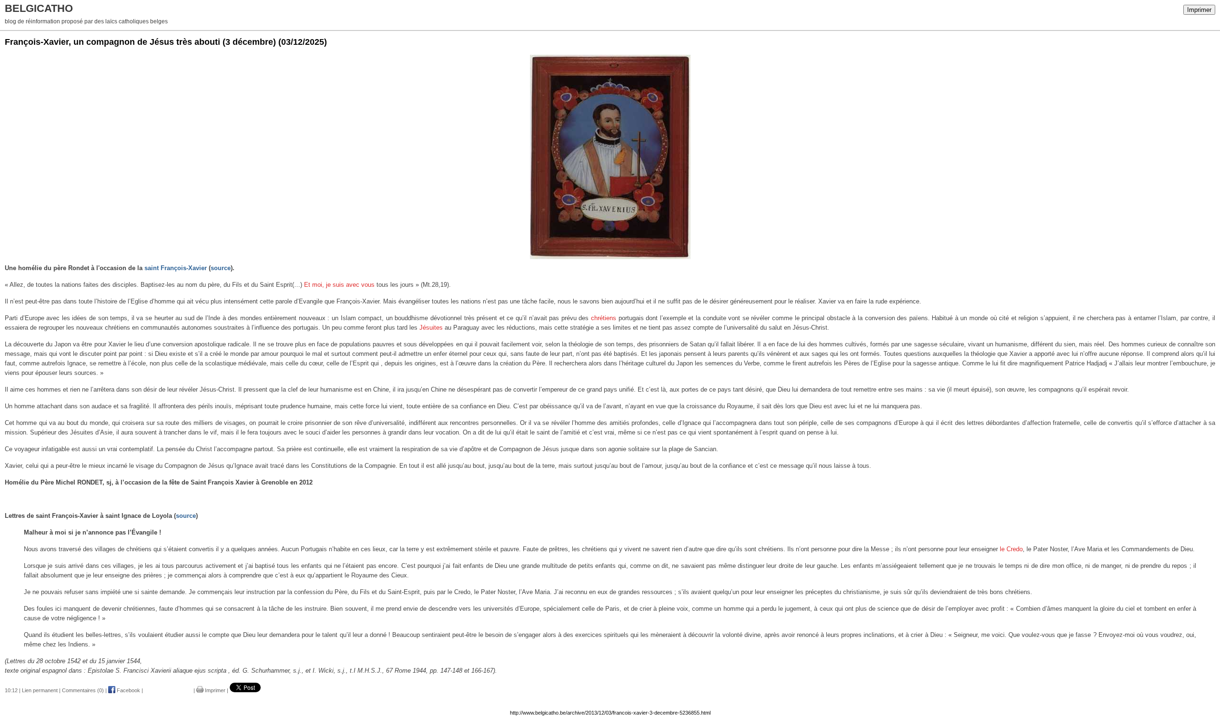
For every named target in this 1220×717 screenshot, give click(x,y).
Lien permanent (40, 690)
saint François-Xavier (175, 268)
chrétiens (603, 318)
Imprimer (1199, 9)
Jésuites (431, 327)
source (221, 268)
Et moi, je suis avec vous (339, 284)
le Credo (1011, 549)
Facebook (127, 690)
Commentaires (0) (83, 690)
